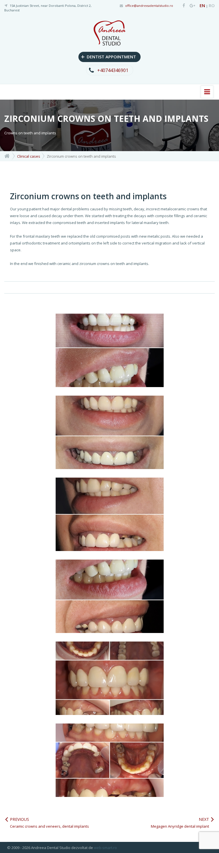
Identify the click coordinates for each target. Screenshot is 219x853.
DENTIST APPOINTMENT (108, 56)
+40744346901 (112, 70)
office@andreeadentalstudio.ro (149, 5)
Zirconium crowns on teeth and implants (88, 196)
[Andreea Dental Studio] (182, 6)
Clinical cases (28, 156)
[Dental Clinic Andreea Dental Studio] (109, 32)
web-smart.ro (105, 847)
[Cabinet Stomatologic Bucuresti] (7, 155)
